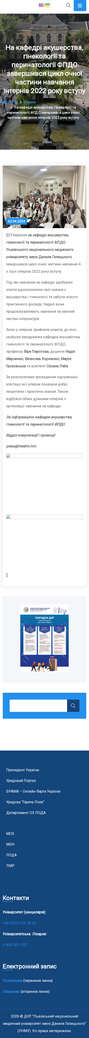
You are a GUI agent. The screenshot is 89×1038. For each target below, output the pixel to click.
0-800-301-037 (15, 945)
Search (73, 706)
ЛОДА (11, 855)
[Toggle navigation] (80, 5)
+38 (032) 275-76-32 (20, 923)
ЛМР (10, 866)
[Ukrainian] (47, 5)
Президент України (22, 770)
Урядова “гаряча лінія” (25, 802)
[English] (41, 5)
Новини (30, 102)
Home (13, 102)
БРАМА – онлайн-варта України (33, 791)
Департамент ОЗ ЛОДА (26, 813)
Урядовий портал (21, 780)
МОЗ (10, 833)
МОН (10, 844)
